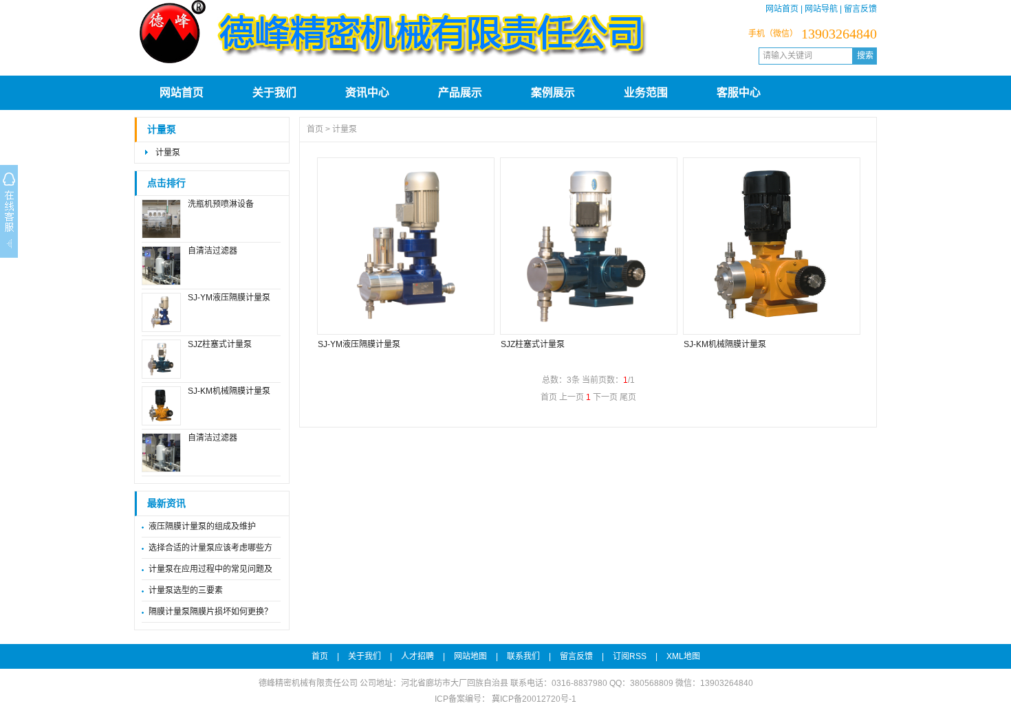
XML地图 (683, 656)
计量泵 (161, 129)
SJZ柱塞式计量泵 (220, 344)
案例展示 (553, 92)
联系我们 (523, 656)
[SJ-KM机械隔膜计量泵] (771, 246)
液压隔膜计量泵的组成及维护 (202, 526)
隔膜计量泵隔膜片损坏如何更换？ (210, 612)
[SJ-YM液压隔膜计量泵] (405, 246)
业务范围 (646, 92)
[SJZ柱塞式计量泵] (588, 246)
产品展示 (460, 92)
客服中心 (739, 92)
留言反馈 (860, 9)
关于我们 (274, 92)
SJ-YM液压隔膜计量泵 (229, 297)
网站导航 (821, 9)
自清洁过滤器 (212, 251)
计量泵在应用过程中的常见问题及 (210, 569)
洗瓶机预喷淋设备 (221, 204)
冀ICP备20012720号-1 (533, 699)
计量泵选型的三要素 (186, 590)
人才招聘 (417, 656)
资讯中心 (367, 92)
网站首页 (781, 9)
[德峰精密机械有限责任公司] (392, 63)
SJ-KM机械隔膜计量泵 (229, 391)
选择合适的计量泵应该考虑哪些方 (210, 548)
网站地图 (470, 656)
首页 (315, 129)
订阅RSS (629, 656)
